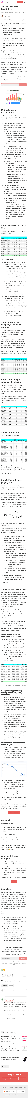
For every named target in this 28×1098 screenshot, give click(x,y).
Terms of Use (21, 961)
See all (4, 1066)
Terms (16, 1087)
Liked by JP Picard (9, 1000)
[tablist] (7, 985)
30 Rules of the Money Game (8, 1059)
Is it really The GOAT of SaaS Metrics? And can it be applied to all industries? (10, 1049)
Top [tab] (3, 1032)
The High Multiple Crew (12, 868)
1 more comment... (5, 1025)
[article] (14, 1040)
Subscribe (19, 2)
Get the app (21, 1091)
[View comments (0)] (8, 1063)
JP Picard (7, 14)
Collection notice (22, 1087)
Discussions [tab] (12, 1032)
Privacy (12, 1087)
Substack (7, 1095)
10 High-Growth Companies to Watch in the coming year (10, 1039)
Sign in (25, 2)
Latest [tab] (6, 1032)
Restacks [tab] (11, 985)
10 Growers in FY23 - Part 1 (9, 1036)
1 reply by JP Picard (10, 1018)
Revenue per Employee (8, 1047)
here (24, 23)
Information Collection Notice (15, 963)
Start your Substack (10, 1091)
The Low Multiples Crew (12, 862)
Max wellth (7, 999)
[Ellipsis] (26, 999)
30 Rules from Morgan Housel (10, 1057)
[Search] (25, 1032)
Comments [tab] (4, 985)
